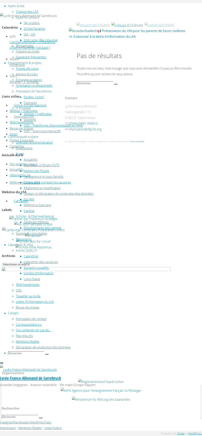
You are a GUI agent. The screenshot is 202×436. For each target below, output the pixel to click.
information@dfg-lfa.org (84, 129)
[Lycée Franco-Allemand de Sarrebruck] (28, 369)
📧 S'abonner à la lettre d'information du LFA (102, 36)
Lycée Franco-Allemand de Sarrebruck (30, 378)
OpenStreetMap (137, 141)
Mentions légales (30, 428)
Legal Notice (53, 428)
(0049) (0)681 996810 (83, 123)
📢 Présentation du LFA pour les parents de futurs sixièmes (141, 31)
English (169, 25)
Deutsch (103, 25)
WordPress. (195, 433)
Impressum (8, 428)
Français (137, 25)
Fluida (180, 433)
